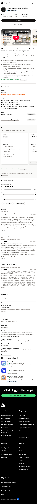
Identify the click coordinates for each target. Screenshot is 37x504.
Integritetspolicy (6, 305)
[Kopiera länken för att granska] (6, 209)
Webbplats (4, 319)
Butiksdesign (5, 427)
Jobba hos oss (23, 451)
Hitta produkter (6, 418)
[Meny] (35, 3)
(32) (18, 16)
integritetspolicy (14, 336)
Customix (24, 16)
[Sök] (32, 3)
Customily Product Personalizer (15, 361)
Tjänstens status (24, 469)
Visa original (23, 79)
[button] (18, 364)
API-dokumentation (7, 451)
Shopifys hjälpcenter (7, 448)
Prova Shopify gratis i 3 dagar (18, 395)
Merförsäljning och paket (26, 424)
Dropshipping (23, 415)
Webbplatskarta (6, 495)
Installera (18, 20)
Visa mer (3, 230)
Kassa (3, 100)
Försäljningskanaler (7, 415)
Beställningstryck (6, 114)
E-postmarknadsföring (25, 427)
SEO (20, 431)
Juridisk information (25, 466)
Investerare (22, 454)
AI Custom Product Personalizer (15, 376)
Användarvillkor (5, 486)
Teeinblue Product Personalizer (15, 369)
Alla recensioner (20, 203)
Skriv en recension (7, 203)
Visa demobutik (18, 24)
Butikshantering (6, 435)
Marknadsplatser (24, 418)
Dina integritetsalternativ (8, 499)
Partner (21, 460)
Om (20, 448)
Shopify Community (7, 454)
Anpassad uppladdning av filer (10, 120)
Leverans (21, 434)
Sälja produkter (5, 421)
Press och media (24, 457)
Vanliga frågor (5, 307)
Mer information (6, 354)
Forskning (4, 457)
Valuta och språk (24, 437)
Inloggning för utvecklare (8, 482)
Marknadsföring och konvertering (7, 431)
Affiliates (21, 463)
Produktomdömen (24, 421)
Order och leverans (7, 424)
